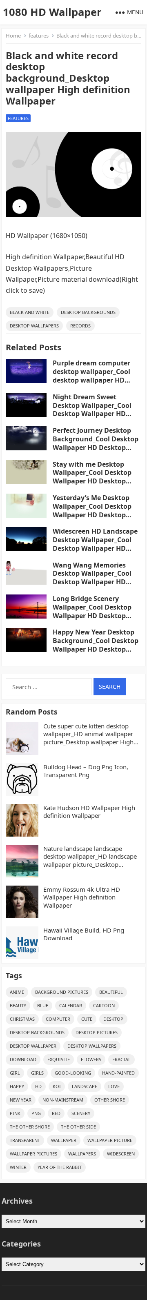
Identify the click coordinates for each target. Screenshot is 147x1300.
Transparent (25, 1140)
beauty (18, 1005)
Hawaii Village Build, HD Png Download (83, 934)
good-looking (73, 1073)
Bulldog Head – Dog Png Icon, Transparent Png (85, 771)
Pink (15, 1113)
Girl (15, 1073)
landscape (84, 1086)
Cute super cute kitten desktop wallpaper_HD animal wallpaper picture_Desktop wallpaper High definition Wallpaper (88, 734)
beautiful (111, 992)
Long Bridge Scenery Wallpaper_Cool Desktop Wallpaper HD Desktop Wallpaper (92, 611)
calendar (70, 1005)
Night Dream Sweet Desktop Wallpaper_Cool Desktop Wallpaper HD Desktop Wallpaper (92, 409)
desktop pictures (97, 1032)
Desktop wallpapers (34, 326)
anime (17, 992)
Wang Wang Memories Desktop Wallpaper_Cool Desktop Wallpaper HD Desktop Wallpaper (92, 578)
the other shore (30, 1127)
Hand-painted (118, 1073)
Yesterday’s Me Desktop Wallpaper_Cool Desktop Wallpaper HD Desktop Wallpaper (92, 510)
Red (56, 1113)
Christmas (22, 1019)
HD (38, 1086)
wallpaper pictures (33, 1154)
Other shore (109, 1100)
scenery (80, 1113)
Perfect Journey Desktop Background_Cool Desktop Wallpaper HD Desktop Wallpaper (95, 443)
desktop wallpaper (33, 1046)
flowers (91, 1059)
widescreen (121, 1154)
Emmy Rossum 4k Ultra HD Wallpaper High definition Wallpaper (81, 897)
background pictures (61, 992)
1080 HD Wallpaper (52, 12)
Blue (42, 1005)
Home (13, 35)
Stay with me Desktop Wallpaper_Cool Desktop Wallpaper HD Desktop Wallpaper (92, 477)
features (39, 35)
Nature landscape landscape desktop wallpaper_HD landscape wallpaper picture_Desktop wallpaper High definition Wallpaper (90, 857)
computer (58, 1019)
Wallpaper (63, 1140)
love (114, 1086)
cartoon (104, 1005)
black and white (29, 312)
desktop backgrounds (88, 312)
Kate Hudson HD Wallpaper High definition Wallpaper (89, 812)
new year (20, 1100)
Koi (57, 1086)
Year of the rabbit (60, 1167)
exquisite (58, 1059)
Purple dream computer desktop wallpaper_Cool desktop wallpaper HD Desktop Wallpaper (91, 375)
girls (37, 1073)
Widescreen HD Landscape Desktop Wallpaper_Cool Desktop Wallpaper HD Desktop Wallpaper (95, 544)
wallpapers (82, 1154)
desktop (113, 1019)
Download (23, 1059)
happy (17, 1086)
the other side (78, 1127)
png (36, 1113)
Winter (18, 1167)
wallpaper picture (109, 1140)
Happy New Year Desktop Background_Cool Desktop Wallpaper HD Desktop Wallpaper (95, 645)
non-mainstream (62, 1100)
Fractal (121, 1059)
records (80, 326)
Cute (86, 1019)
